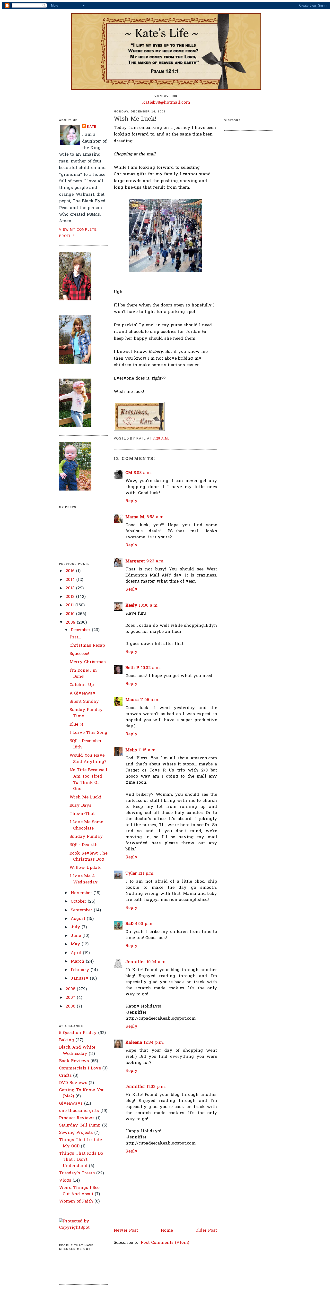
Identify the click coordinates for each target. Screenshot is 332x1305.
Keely (131, 605)
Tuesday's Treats (77, 1173)
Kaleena (133, 1043)
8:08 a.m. (143, 473)
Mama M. (135, 517)
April (77, 953)
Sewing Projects (76, 1133)
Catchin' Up (82, 685)
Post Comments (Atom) (165, 1243)
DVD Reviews (73, 1083)
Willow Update (85, 868)
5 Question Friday (78, 1033)
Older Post (206, 1231)
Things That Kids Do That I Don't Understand (81, 1160)
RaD (129, 924)
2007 (71, 998)
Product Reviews (77, 1118)
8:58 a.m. (156, 517)
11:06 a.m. (149, 700)
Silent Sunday (84, 702)
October (79, 901)
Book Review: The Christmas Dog (88, 856)
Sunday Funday (86, 837)
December (81, 630)
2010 (71, 614)
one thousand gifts (79, 1111)
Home (167, 1231)
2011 (70, 605)
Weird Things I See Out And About (79, 1191)
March (78, 961)
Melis (131, 750)
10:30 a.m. (148, 605)
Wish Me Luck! (85, 797)
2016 (71, 571)
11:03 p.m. (156, 1087)
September (82, 910)
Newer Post (126, 1231)
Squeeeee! (79, 654)
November (82, 893)
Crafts (65, 1076)
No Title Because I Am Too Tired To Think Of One (88, 779)
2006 (71, 1006)
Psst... (75, 637)
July (76, 927)
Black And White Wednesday (77, 1050)
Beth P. (132, 668)
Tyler (131, 874)
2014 (71, 580)
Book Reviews (74, 1061)
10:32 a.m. (151, 668)
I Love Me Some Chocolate (86, 825)
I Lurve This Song (88, 733)
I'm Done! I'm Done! (83, 674)
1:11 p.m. (146, 874)
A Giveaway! (83, 693)
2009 (71, 622)
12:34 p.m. (154, 1043)
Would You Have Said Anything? (88, 759)
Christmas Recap (87, 646)
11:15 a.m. (147, 750)
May (76, 944)
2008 (71, 989)
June (76, 936)
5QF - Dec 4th (84, 845)
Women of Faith (76, 1201)
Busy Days (80, 806)
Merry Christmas (88, 662)
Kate (91, 126)
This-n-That (82, 814)
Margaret (135, 561)
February (81, 970)
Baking (66, 1040)
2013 (71, 588)
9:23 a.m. (155, 561)
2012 (71, 597)
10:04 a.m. (156, 962)
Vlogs (65, 1181)
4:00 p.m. (144, 924)
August (79, 919)
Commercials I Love (80, 1068)
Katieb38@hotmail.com (166, 103)
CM (128, 473)
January (80, 978)
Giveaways (71, 1104)
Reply (131, 501)
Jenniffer (135, 962)
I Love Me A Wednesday (84, 879)
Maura (132, 700)
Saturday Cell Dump (80, 1125)
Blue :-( (76, 724)
